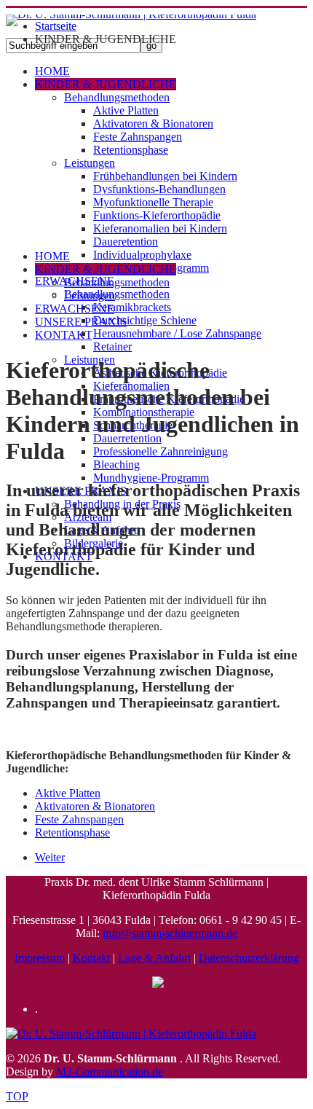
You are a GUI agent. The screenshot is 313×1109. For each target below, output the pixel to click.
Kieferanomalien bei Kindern (160, 228)
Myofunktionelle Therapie (153, 202)
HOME (52, 71)
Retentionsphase (130, 150)
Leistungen (89, 163)
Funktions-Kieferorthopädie (157, 215)
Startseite (55, 26)
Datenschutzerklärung (249, 958)
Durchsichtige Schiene (145, 320)
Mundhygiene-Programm (151, 477)
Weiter (50, 857)
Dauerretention (127, 438)
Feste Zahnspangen (137, 136)
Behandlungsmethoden (117, 97)
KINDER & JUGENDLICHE (105, 84)
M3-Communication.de (109, 1071)
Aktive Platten (126, 110)
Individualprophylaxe (142, 254)
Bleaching (116, 464)
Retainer (112, 346)
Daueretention (125, 241)
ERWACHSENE (74, 308)
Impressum (40, 958)
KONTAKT (63, 335)
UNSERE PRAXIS (81, 322)
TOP (17, 1096)
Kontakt (91, 958)
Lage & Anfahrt (154, 958)
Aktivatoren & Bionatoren (153, 123)
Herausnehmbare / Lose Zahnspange (177, 333)
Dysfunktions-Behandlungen (159, 189)
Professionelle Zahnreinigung (160, 451)
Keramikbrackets (132, 307)
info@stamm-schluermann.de (170, 933)
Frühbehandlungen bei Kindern (165, 176)
